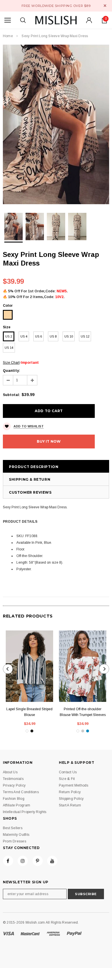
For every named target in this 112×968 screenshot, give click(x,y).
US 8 (53, 336)
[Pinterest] (37, 861)
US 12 (85, 336)
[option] (56, 124)
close (105, 5)
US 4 (23, 336)
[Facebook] (8, 861)
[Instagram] (23, 861)
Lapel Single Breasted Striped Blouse (29, 712)
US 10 (68, 336)
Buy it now (49, 441)
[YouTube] (52, 861)
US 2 (8, 336)
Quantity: (11, 371)
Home (8, 36)
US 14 (9, 347)
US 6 (38, 336)
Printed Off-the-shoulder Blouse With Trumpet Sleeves (83, 712)
